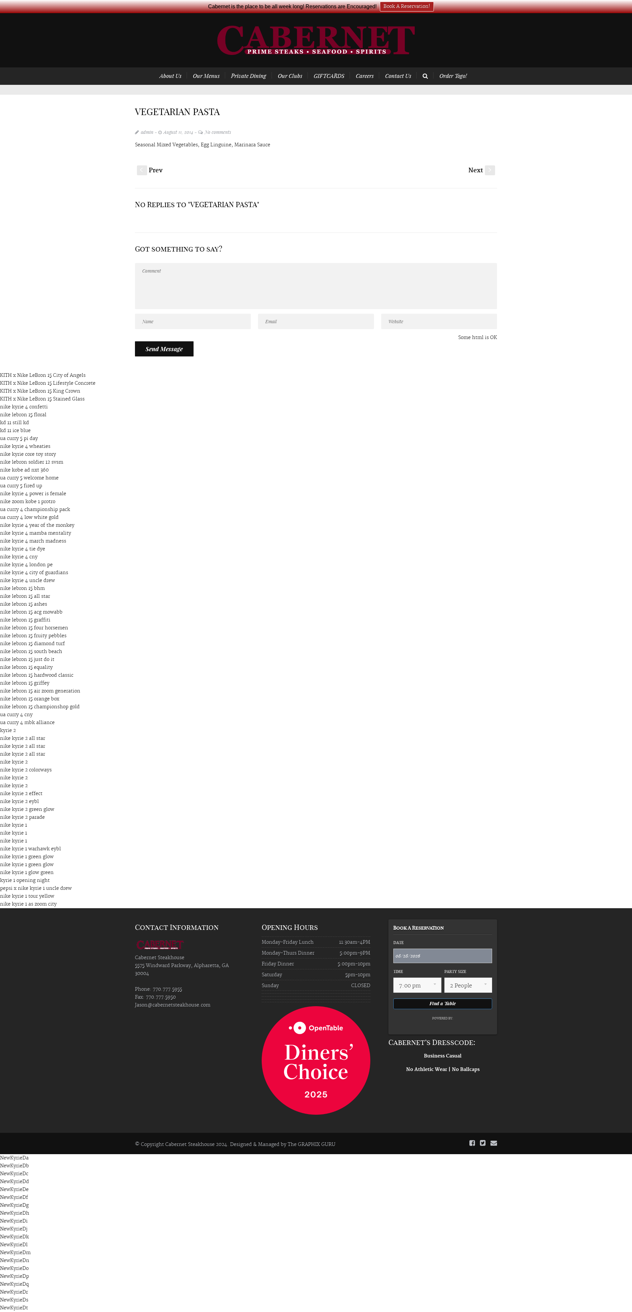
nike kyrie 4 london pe (26, 565)
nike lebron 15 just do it (27, 660)
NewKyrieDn (14, 1261)
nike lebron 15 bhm (22, 589)
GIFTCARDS (329, 75)
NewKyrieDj (13, 1229)
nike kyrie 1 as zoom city (28, 904)
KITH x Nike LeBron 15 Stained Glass (42, 399)
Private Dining (248, 75)
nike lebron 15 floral (23, 415)
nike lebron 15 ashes (23, 604)
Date (398, 943)
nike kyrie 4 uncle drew (27, 581)
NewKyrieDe (14, 1190)
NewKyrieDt (14, 1308)
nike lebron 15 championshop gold (40, 707)
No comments (218, 132)
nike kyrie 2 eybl (19, 802)
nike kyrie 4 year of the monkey (37, 525)
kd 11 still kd (14, 423)
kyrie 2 (8, 731)
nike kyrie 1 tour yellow (27, 896)
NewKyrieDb (14, 1166)
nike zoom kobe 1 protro (27, 502)
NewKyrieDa (14, 1158)
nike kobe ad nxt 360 (24, 470)
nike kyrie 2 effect (21, 794)
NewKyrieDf (14, 1198)
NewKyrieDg (14, 1205)
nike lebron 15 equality (26, 667)
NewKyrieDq (14, 1284)
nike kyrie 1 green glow (27, 857)
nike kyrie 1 (13, 825)
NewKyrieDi (14, 1221)
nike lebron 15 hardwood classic (36, 675)
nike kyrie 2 (14, 762)
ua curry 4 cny (16, 715)
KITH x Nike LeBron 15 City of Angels (43, 375)
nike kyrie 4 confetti (24, 407)
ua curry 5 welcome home (29, 478)
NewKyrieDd (14, 1182)
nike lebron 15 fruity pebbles (33, 636)
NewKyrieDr (14, 1292)
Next (480, 170)
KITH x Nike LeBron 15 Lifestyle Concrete (47, 383)
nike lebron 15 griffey (24, 683)
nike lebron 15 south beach (31, 652)
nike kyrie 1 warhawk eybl (30, 849)
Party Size (455, 972)
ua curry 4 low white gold (29, 518)
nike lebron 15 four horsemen (34, 628)
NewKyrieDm (15, 1253)
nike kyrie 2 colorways (26, 770)
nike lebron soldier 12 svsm (31, 462)
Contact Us (398, 75)
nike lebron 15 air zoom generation (40, 691)
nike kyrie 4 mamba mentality (35, 533)
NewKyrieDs (14, 1300)
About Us (170, 75)
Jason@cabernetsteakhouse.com (172, 1005)
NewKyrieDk (14, 1237)
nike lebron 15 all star (25, 596)
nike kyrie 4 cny (19, 557)
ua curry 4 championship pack (35, 510)
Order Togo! (453, 75)
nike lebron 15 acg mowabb (31, 612)
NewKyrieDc (14, 1174)
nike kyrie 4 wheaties (25, 446)
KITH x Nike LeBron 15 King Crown (40, 391)
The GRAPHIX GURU (311, 1145)
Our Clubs (290, 75)
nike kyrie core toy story (28, 454)
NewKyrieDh (14, 1213)
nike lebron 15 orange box (29, 699)
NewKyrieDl (14, 1245)
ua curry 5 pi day (19, 439)
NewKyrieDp (14, 1276)
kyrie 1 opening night (25, 881)
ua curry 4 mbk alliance (27, 723)
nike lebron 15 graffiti (25, 620)
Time (398, 972)
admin (147, 132)
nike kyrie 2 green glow (27, 810)
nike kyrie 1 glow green (27, 873)
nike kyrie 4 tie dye (22, 549)
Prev (151, 170)
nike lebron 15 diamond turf (32, 644)
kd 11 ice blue (15, 431)
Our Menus (206, 75)
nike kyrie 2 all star (22, 738)
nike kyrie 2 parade (22, 817)
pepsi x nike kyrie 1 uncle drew (36, 888)
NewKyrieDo (14, 1269)
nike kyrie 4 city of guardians (34, 573)
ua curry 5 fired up (21, 486)
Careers (365, 75)
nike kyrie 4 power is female (33, 494)
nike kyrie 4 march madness (33, 541)
